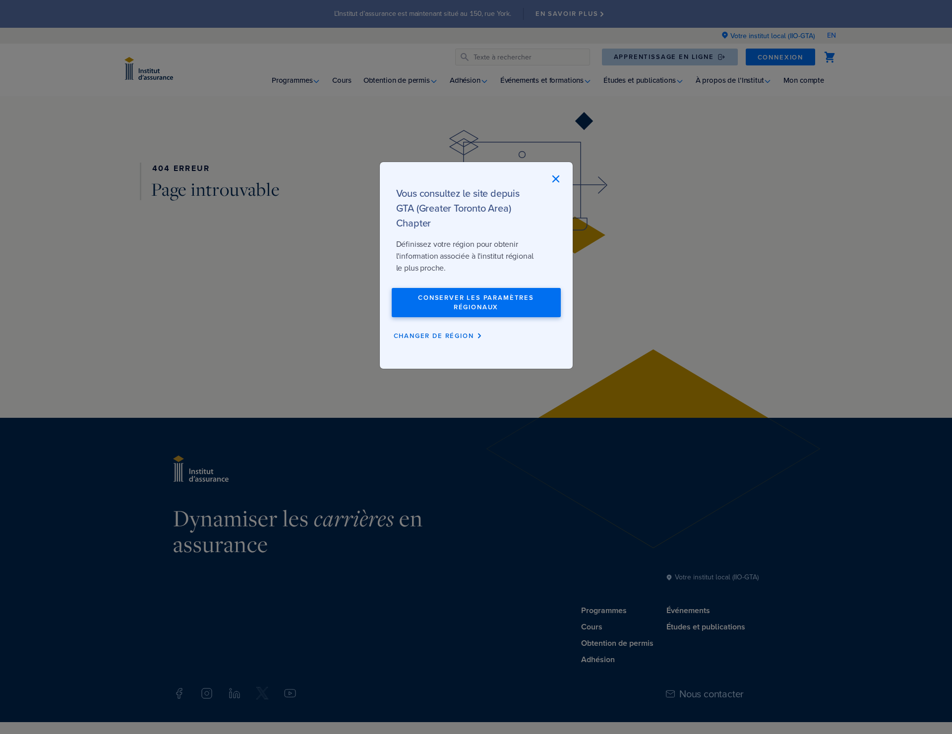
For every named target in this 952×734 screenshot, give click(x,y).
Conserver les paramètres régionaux (476, 302)
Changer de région (434, 335)
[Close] (555, 179)
